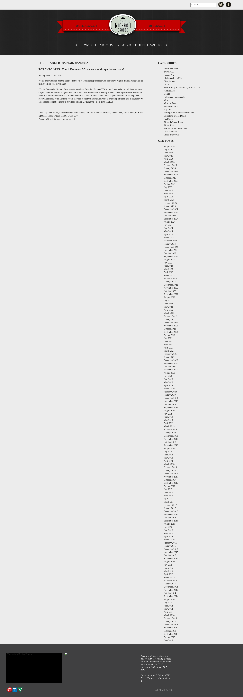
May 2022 (168, 307)
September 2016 (171, 521)
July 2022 (168, 300)
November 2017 (171, 477)
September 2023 (171, 256)
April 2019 (168, 423)
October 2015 (170, 555)
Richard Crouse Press (173, 122)
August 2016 (169, 524)
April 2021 (168, 348)
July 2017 (168, 489)
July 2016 (168, 527)
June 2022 (168, 303)
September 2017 (171, 483)
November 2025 (171, 174)
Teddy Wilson (54, 116)
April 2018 (168, 461)
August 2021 (169, 335)
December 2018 (171, 436)
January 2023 (170, 281)
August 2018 (169, 448)
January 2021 (170, 357)
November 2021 (171, 325)
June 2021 (168, 341)
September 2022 (171, 294)
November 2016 (171, 514)
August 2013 (169, 637)
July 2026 (168, 149)
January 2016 (170, 546)
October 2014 (170, 593)
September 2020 (171, 369)
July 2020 (168, 376)
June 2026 (168, 152)
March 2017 (169, 502)
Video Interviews (171, 134)
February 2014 (170, 618)
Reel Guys (168, 119)
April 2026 (168, 159)
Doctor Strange (66, 112)
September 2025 (171, 181)
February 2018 (170, 467)
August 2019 (169, 410)
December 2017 (171, 473)
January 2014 (170, 621)
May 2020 (168, 382)
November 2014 (171, 590)
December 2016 (171, 511)
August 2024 (169, 222)
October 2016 (170, 517)
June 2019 (168, 417)
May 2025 (168, 193)
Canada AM (169, 75)
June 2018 (168, 454)
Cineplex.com (170, 81)
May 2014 (168, 609)
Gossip (167, 94)
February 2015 (170, 580)
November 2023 (171, 250)
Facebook (228, 4)
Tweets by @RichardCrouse (19, 654)
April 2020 (168, 385)
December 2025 (171, 171)
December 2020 (171, 360)
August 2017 (169, 486)
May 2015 (168, 571)
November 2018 (171, 439)
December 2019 (171, 398)
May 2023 (168, 269)
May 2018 (168, 458)
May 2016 (168, 533)
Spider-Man (128, 112)
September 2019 (171, 407)
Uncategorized (53, 119)
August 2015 (169, 561)
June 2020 (168, 379)
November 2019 (171, 401)
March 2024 (169, 237)
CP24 (166, 84)
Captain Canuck (51, 112)
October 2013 (170, 631)
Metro (166, 100)
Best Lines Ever (171, 68)
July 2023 (168, 263)
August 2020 (169, 373)
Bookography (86, 25)
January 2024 (170, 244)
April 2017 (168, 498)
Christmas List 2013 (173, 78)
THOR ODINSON (69, 116)
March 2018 (169, 464)
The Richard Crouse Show (175, 128)
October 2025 (170, 178)
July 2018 (168, 451)
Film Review (169, 91)
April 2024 (168, 234)
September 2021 (171, 332)
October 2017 (170, 480)
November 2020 (171, 363)
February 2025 (170, 203)
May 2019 (168, 420)
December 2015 (171, 549)
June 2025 (168, 190)
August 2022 (169, 297)
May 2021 (168, 344)
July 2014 (168, 602)
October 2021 (170, 329)
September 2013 (171, 634)
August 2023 (169, 259)
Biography (157, 25)
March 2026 (169, 162)
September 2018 (171, 445)
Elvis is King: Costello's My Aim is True (182, 87)
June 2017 (168, 492)
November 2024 (171, 212)
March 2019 (169, 426)
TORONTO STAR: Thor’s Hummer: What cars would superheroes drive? (81, 69)
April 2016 (168, 536)
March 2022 (169, 313)
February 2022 (170, 316)
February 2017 (170, 505)
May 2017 (168, 495)
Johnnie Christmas (102, 112)
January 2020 (170, 395)
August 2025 (169, 184)
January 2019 (170, 432)
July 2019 (168, 414)
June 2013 (168, 640)
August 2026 (169, 146)
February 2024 (170, 240)
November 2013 (171, 627)
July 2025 (168, 187)
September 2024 (171, 219)
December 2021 (171, 322)
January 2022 (170, 319)
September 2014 (171, 596)
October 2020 (170, 366)
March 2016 (169, 539)
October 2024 (170, 215)
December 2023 (171, 247)
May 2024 (168, 231)
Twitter (221, 4)
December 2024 (171, 209)
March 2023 (169, 275)
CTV (15, 689)
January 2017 (170, 508)
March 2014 (169, 615)
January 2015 (170, 583)
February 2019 (170, 429)
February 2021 (170, 354)
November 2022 (171, 288)
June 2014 (168, 606)
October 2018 (170, 442)
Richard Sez (169, 125)
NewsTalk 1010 (171, 106)
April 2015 (168, 574)
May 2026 (168, 156)
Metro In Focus (170, 103)
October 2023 (170, 253)
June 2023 (168, 266)
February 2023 (170, 278)
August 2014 (169, 599)
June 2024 (168, 228)
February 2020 (170, 392)
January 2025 (170, 206)
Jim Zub (89, 112)
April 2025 (168, 196)
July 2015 (168, 565)
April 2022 (168, 310)
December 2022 (171, 285)
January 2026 (170, 168)
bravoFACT (169, 72)
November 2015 (171, 552)
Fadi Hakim (79, 112)
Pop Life (167, 109)
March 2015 (169, 577)
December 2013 (171, 624)
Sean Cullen (117, 112)
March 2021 (169, 351)
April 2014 (168, 612)
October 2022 (170, 291)
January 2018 (170, 470)
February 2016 (170, 543)
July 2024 (168, 225)
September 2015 (171, 558)
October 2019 (170, 404)
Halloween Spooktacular (175, 97)
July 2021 (168, 338)
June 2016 (168, 530)
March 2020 (169, 388)
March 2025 (169, 200)
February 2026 (170, 165)
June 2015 (168, 568)
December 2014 (171, 587)
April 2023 (168, 272)
